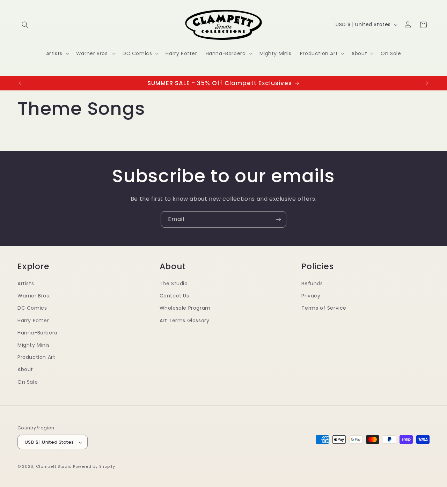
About (25, 369)
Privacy (310, 295)
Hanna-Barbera (37, 332)
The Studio (174, 283)
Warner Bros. (33, 295)
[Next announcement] (427, 83)
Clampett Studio (54, 467)
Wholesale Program (185, 307)
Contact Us (174, 295)
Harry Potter (33, 320)
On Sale (27, 381)
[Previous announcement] (20, 83)
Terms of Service (323, 307)
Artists (25, 283)
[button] (25, 24)
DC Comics (32, 307)
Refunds (312, 283)
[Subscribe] (278, 219)
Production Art (36, 357)
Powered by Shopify (94, 467)
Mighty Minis (33, 344)
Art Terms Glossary (185, 320)
